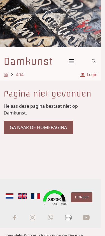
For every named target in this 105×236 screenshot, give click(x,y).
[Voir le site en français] (35, 196)
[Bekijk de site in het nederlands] (9, 196)
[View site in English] (22, 196)
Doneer (81, 197)
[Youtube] (86, 217)
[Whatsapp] (50, 217)
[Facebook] (15, 217)
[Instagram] (32, 217)
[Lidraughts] (68, 217)
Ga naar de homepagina (38, 127)
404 (20, 74)
